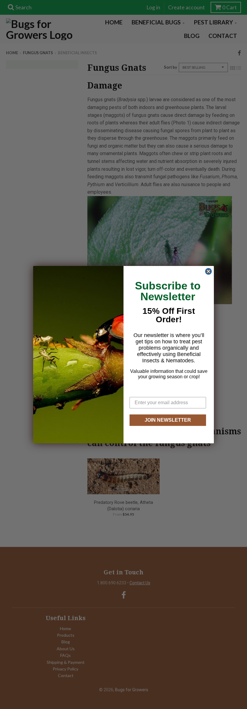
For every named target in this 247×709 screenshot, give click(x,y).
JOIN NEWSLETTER (168, 420)
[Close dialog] (208, 271)
